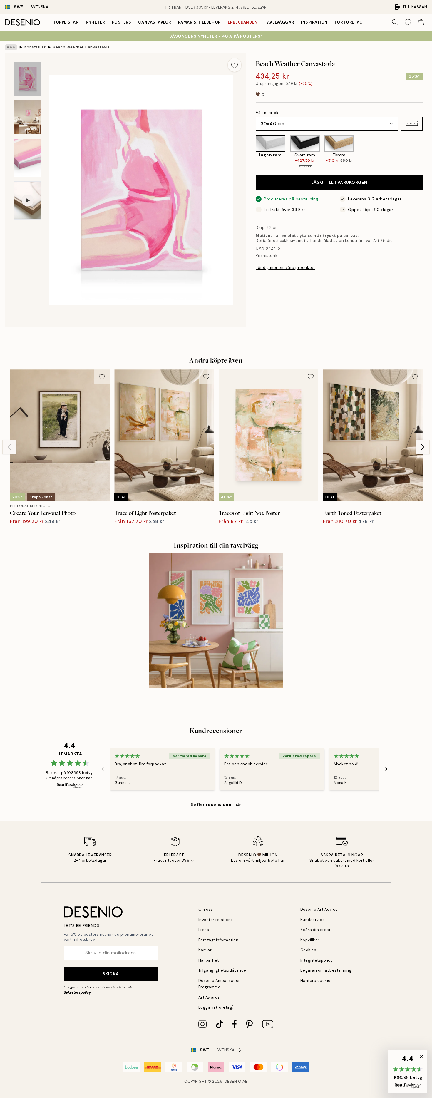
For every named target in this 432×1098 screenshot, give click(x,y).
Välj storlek (267, 112)
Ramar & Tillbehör (199, 22)
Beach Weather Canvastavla (81, 47)
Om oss (205, 909)
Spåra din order (315, 929)
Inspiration (314, 22)
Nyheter (95, 22)
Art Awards (209, 997)
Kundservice (312, 919)
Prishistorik (266, 255)
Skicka (111, 973)
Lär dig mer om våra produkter (285, 267)
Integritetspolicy (316, 960)
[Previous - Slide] (251, 151)
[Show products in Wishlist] (407, 22)
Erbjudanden (243, 22)
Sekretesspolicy (77, 992)
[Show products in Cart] (420, 22)
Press (203, 929)
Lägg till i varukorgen (339, 182)
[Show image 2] (27, 117)
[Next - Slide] (427, 151)
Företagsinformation (218, 940)
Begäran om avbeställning (325, 970)
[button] (412, 124)
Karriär (205, 950)
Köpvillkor (309, 940)
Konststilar (35, 47)
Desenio (233, 1081)
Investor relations (215, 919)
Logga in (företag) (216, 1007)
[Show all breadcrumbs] (11, 47)
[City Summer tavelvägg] (216, 620)
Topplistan (66, 22)
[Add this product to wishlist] (234, 65)
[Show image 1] (27, 79)
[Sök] (395, 22)
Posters (121, 22)
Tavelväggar (279, 22)
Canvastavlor (154, 22)
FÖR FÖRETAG (349, 22)
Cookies (308, 950)
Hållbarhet (208, 960)
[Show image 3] (27, 158)
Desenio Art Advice (319, 909)
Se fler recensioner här (216, 804)
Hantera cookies (316, 980)
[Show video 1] (27, 200)
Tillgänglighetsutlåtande (222, 970)
